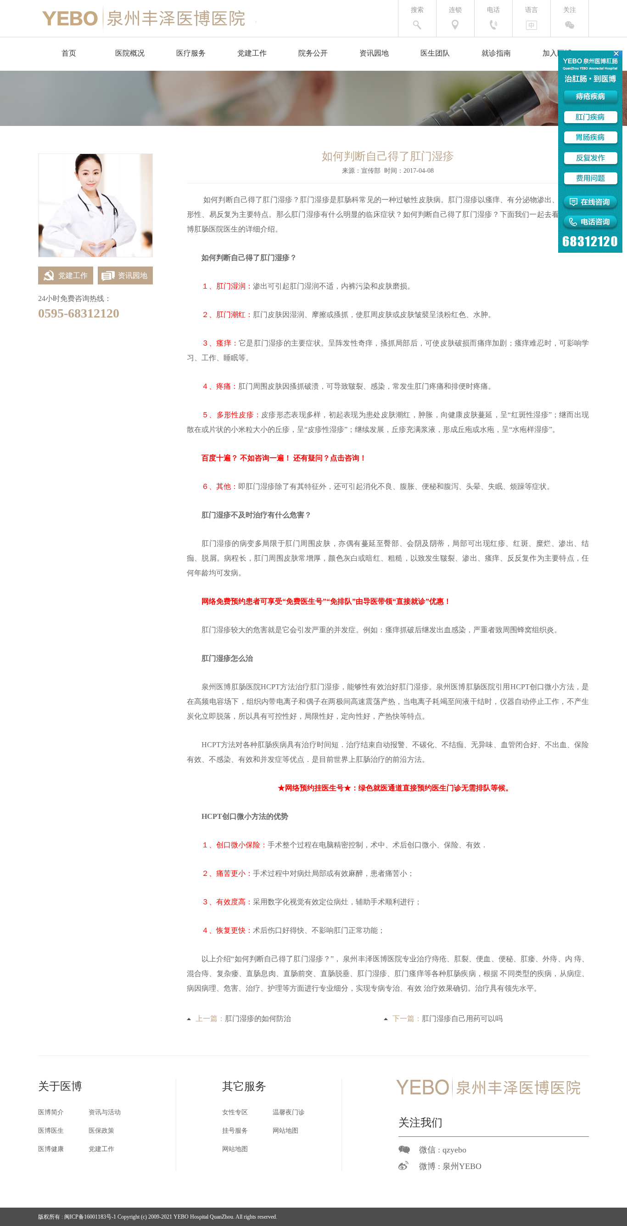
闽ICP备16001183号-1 (90, 1217)
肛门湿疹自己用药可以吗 (462, 1018)
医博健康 (51, 1149)
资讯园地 (374, 53)
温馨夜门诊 (289, 1112)
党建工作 (252, 53)
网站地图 (285, 1130)
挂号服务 (235, 1130)
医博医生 (51, 1130)
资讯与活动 (105, 1112)
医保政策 (101, 1130)
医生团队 (435, 53)
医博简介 (51, 1112)
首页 (69, 53)
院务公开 (313, 53)
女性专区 (235, 1112)
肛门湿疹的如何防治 (258, 1018)
